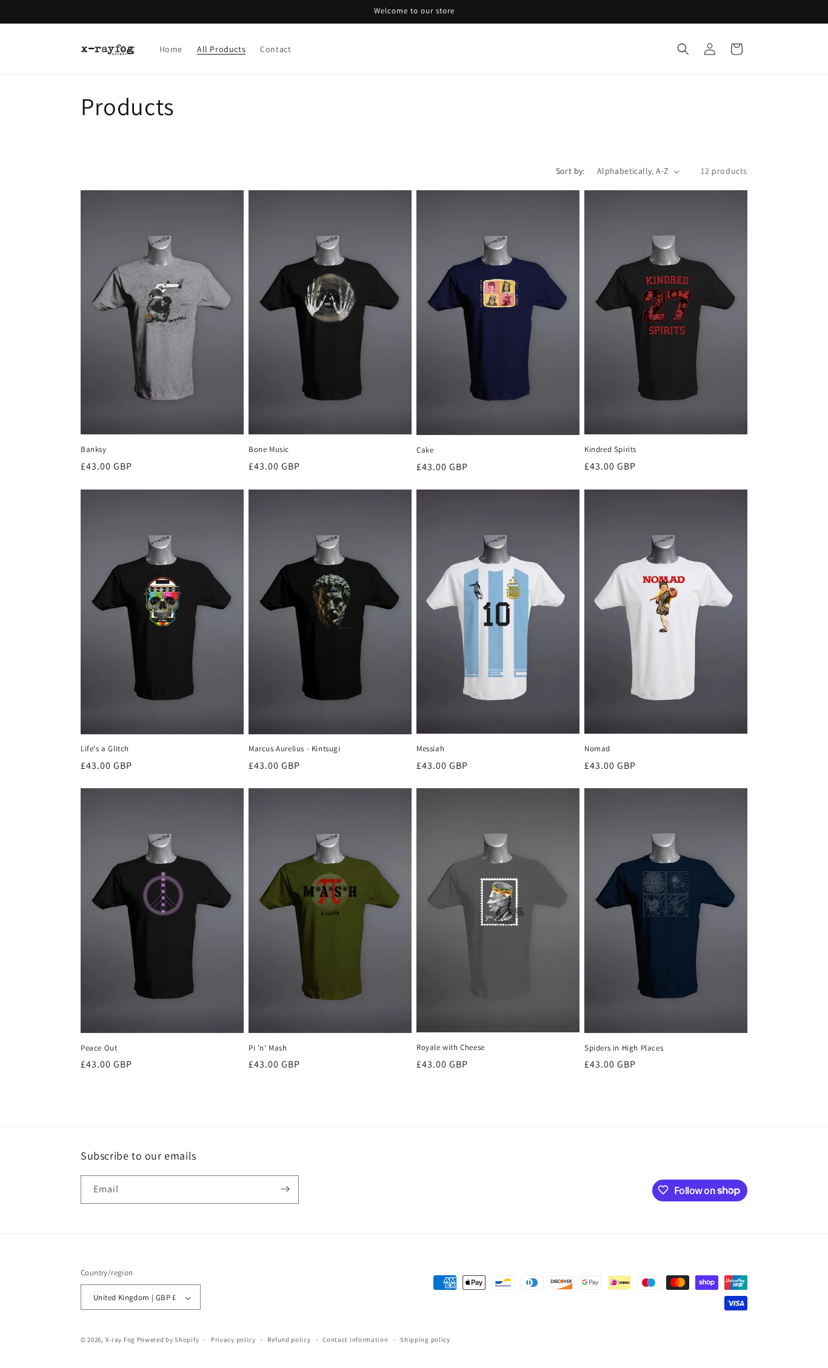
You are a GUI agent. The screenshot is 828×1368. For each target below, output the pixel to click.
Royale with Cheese (450, 1047)
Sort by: (570, 170)
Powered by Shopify (168, 1340)
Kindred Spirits (610, 449)
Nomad (597, 749)
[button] (683, 49)
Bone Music (269, 449)
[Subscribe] (285, 1189)
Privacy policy (233, 1339)
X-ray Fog (120, 1340)
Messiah (430, 749)
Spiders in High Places (623, 1048)
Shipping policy (425, 1339)
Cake (424, 450)
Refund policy (288, 1339)
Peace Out (99, 1048)
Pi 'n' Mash (268, 1048)
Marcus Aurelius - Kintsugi (295, 749)
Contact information (355, 1339)
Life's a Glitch (105, 749)
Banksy (94, 449)
